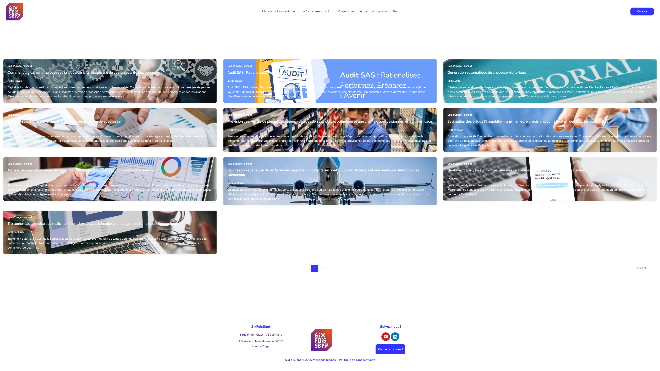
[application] (331, 11)
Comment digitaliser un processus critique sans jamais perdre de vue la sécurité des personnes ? (86, 72)
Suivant (643, 268)
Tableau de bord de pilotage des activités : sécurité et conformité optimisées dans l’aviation (81, 170)
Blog (395, 11)
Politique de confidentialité (357, 360)
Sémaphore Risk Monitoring (279, 11)
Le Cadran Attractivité (315, 11)
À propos (377, 11)
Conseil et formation (350, 11)
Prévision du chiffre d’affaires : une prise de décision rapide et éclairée (64, 121)
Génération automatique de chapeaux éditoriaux (487, 72)
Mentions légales (324, 360)
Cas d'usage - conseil (20, 65)
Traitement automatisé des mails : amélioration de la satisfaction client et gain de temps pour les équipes (92, 223)
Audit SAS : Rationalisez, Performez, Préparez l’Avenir (271, 72)
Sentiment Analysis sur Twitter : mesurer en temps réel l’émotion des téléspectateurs (517, 170)
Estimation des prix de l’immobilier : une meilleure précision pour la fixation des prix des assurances (528, 121)
